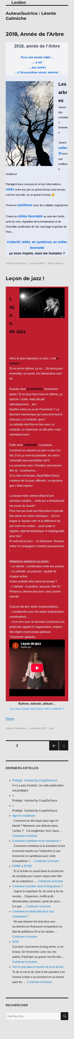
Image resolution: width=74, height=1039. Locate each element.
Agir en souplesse (23, 815)
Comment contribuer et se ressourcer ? (36, 840)
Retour (10, 718)
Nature (59, 263)
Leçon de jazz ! (25, 278)
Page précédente (54, 745)
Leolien (18, 2)
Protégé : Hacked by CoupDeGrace (34, 780)
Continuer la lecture (24, 835)
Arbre (51, 263)
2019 (15, 941)
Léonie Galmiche (16, 263)
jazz (51, 728)
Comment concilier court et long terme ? (37, 886)
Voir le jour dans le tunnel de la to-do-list (37, 966)
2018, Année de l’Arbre (35, 34)
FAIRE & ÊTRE (22, 866)
